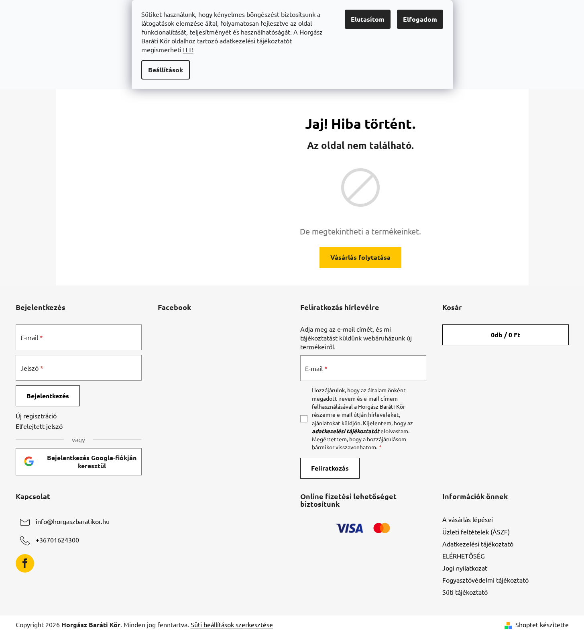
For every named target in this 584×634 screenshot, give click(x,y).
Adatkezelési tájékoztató (477, 544)
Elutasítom (368, 19)
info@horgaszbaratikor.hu (73, 522)
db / (505, 334)
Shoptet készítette (542, 624)
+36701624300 (57, 540)
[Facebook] (25, 563)
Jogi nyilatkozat (464, 568)
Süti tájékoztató (465, 592)
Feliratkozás (330, 468)
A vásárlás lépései (467, 519)
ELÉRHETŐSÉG (463, 556)
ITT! (188, 49)
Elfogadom (420, 19)
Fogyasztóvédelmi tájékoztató (485, 580)
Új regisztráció (36, 416)
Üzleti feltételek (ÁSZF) (476, 532)
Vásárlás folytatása (360, 257)
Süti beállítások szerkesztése (232, 624)
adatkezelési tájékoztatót (345, 430)
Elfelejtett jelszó (39, 426)
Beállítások (165, 69)
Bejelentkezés (47, 395)
